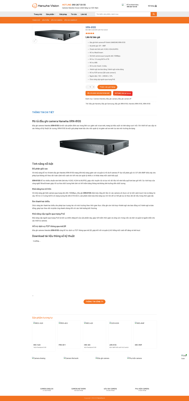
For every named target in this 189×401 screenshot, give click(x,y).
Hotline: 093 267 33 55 (123, 93)
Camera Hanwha (99, 99)
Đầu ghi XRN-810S (121, 104)
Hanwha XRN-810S (135, 104)
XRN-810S (146, 104)
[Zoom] (35, 41)
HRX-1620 (36, 345)
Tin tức (74, 14)
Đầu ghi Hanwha (95, 104)
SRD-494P (138, 345)
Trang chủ (38, 14)
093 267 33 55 (79, 4)
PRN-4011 (62, 345)
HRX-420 (87, 345)
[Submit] (154, 14)
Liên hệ (84, 14)
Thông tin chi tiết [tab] (43, 112)
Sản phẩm (50, 14)
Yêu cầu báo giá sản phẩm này (98, 93)
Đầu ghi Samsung (108, 104)
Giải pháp (63, 14)
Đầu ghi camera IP (70, 20)
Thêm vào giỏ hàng (107, 87)
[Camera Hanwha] (45, 5)
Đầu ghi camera (56, 20)
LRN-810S (112, 345)
